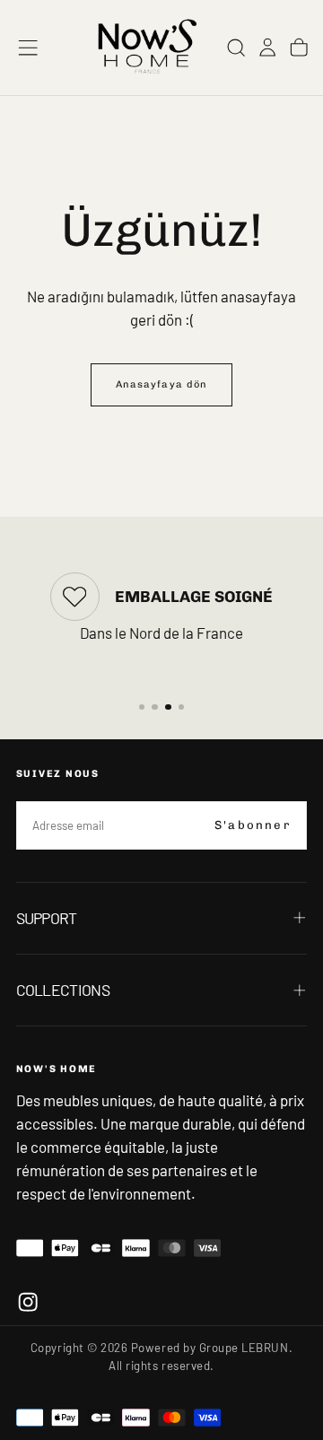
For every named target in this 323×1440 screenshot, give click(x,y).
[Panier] (298, 47)
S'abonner (252, 825)
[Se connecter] (267, 47)
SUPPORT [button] (46, 918)
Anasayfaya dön (161, 384)
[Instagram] (27, 1301)
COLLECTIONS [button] (62, 989)
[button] (27, 47)
